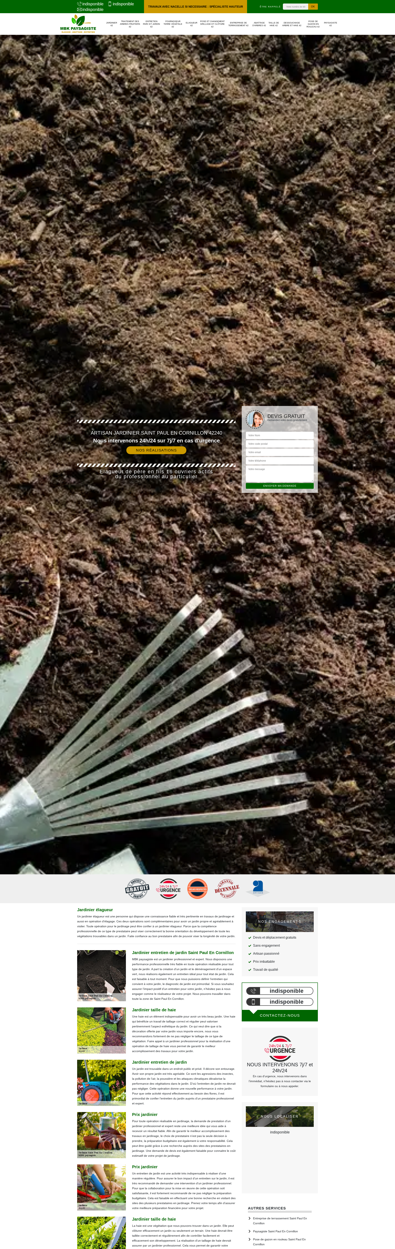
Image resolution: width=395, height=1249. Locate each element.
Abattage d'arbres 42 (259, 24)
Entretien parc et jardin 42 (151, 24)
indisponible (92, 4)
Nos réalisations (156, 450)
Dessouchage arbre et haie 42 (291, 24)
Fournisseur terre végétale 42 (173, 24)
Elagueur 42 (191, 24)
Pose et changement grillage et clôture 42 (212, 24)
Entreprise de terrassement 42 (238, 24)
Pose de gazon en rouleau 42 (313, 24)
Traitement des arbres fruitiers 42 (130, 24)
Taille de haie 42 (273, 24)
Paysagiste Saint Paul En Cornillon (275, 1231)
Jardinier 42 (111, 24)
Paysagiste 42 (330, 24)
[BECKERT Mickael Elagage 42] (78, 24)
